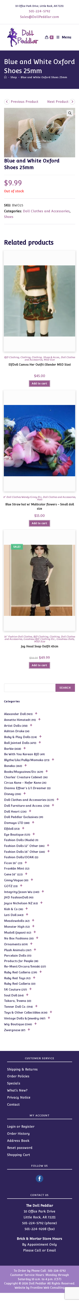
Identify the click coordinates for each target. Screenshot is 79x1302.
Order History (18, 1134)
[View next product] (72, 102)
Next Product (57, 102)
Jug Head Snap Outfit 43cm (39, 646)
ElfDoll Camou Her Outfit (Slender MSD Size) (40, 364)
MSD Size (49, 359)
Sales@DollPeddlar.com (39, 17)
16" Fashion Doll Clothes (18, 636)
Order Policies (18, 1076)
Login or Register (20, 1126)
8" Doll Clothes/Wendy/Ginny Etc (22, 497)
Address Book (18, 1141)
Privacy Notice (18, 1097)
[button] (70, 113)
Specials (13, 1083)
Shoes (8, 217)
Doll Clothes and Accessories (46, 211)
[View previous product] (7, 102)
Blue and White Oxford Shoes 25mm (44, 77)
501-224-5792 (39, 11)
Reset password (19, 1148)
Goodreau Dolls (65, 639)
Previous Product (24, 102)
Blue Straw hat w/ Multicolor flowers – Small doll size (39, 506)
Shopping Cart (18, 1155)
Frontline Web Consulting (47, 1287)
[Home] (5, 77)
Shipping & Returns (22, 1069)
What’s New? (17, 1090)
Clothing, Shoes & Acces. (45, 357)
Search (65, 687)
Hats (39, 499)
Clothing (25, 357)
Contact (13, 1104)
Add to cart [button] (39, 383)
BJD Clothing (11, 357)
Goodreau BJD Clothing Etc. (39, 639)
